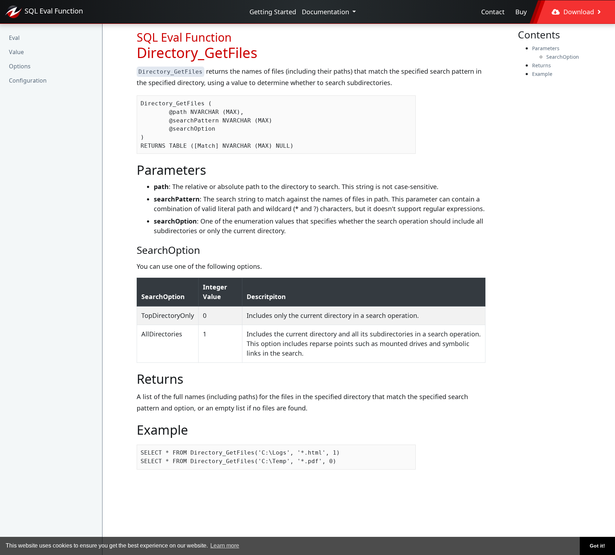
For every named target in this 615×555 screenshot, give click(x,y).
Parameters (545, 48)
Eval (14, 38)
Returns (541, 65)
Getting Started (272, 11)
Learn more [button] (224, 546)
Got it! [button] (597, 546)
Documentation (326, 11)
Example (542, 73)
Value (16, 52)
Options (20, 66)
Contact (493, 11)
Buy (521, 11)
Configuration (28, 80)
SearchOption (562, 56)
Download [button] (579, 11)
